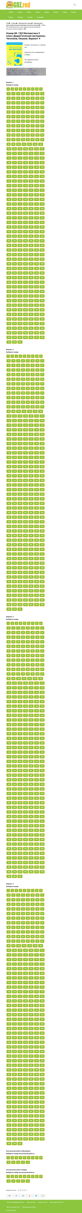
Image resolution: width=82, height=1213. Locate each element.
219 (20, 222)
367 (25, 319)
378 (9, 328)
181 (42, 195)
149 (20, 176)
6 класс (55, 12)
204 (14, 213)
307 (42, 277)
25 (42, 98)
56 (37, 116)
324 (20, 291)
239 (14, 236)
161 (9, 185)
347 (31, 305)
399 (9, 342)
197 (14, 208)
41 (42, 107)
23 (32, 98)
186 (31, 199)
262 (25, 250)
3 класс (28, 12)
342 (42, 300)
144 (31, 172)
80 (37, 130)
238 (9, 236)
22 (28, 98)
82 (8, 135)
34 (8, 107)
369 (36, 319)
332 (25, 296)
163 (20, 185)
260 (14, 250)
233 (20, 231)
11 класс (30, 17)
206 (25, 213)
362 (36, 314)
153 (42, 176)
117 (36, 153)
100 (18, 144)
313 (36, 282)
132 (42, 162)
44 (18, 112)
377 (42, 323)
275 (20, 259)
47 (32, 112)
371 (9, 323)
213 (25, 218)
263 (31, 250)
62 (28, 121)
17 (42, 93)
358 (14, 314)
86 (28, 135)
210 (9, 218)
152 (36, 176)
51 (13, 116)
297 (25, 273)
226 (20, 227)
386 (14, 333)
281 (14, 264)
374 (25, 323)
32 (37, 103)
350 (9, 310)
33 (42, 103)
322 (9, 291)
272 (42, 254)
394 (20, 337)
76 (18, 130)
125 (42, 158)
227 (25, 227)
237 (42, 231)
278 (36, 259)
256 (31, 245)
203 (9, 213)
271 (36, 254)
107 (20, 149)
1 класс (10, 12)
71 (32, 126)
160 (42, 181)
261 (20, 250)
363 (42, 314)
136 (25, 167)
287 (9, 268)
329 (9, 296)
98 (8, 144)
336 (9, 300)
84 (18, 135)
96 (37, 139)
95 (32, 139)
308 (9, 282)
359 (20, 314)
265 (42, 250)
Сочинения (40, 17)
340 (31, 300)
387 (20, 333)
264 (36, 250)
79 (32, 130)
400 (14, 342)
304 (25, 277)
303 (20, 277)
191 (20, 204)
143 (25, 172)
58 (8, 121)
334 (36, 296)
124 (36, 158)
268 (20, 254)
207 (31, 213)
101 (24, 144)
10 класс (20, 17)
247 (20, 241)
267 (14, 254)
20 (18, 98)
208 (36, 213)
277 (31, 259)
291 (31, 268)
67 (13, 126)
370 (42, 319)
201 (36, 208)
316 (14, 287)
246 (14, 241)
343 (9, 305)
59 (13, 121)
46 (28, 112)
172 (31, 190)
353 (25, 310)
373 (20, 323)
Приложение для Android (29, 1207)
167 (42, 185)
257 (36, 245)
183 (14, 199)
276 (25, 259)
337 (14, 300)
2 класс (19, 12)
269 (25, 254)
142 (20, 172)
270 (31, 254)
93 (23, 139)
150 (25, 176)
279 (42, 259)
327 (36, 291)
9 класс (10, 17)
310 (20, 282)
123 (31, 158)
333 (31, 296)
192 (25, 204)
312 (31, 282)
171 (25, 190)
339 (25, 300)
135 (20, 167)
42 (8, 112)
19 (13, 98)
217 (9, 222)
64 (37, 121)
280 (9, 264)
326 (31, 291)
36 (18, 107)
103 (35, 144)
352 (20, 310)
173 (36, 190)
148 (14, 176)
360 (25, 314)
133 (9, 167)
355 (36, 310)
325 (25, 291)
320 (36, 287)
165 (31, 185)
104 (41, 144)
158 (31, 181)
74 (8, 130)
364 (9, 319)
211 (14, 218)
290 (25, 268)
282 (20, 264)
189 (9, 204)
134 (14, 167)
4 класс (37, 12)
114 (20, 153)
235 (31, 231)
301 (9, 277)
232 (14, 231)
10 (8, 93)
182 (9, 199)
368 (31, 319)
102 (30, 144)
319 (31, 287)
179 (31, 195)
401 (20, 342)
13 (23, 93)
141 (14, 172)
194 (36, 204)
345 (20, 305)
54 (28, 116)
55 (32, 116)
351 (14, 310)
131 (36, 162)
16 (37, 93)
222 (36, 222)
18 (8, 98)
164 (25, 185)
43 (13, 112)
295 (14, 273)
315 (9, 287)
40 (37, 107)
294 (9, 273)
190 (14, 204)
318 (25, 287)
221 (31, 222)
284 (31, 264)
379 (14, 328)
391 (42, 333)
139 (42, 167)
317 (20, 287)
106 (14, 149)
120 (14, 158)
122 (25, 158)
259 (9, 250)
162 (14, 185)
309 (14, 282)
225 (14, 227)
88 (37, 135)
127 (14, 162)
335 (42, 296)
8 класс (73, 12)
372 (14, 323)
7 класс (64, 12)
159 (36, 181)
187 (36, 199)
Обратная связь (31, 1202)
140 (9, 172)
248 (25, 241)
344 (14, 305)
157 (25, 181)
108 (25, 149)
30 (28, 103)
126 (9, 162)
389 (31, 333)
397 (36, 337)
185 (25, 199)
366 (20, 319)
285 (36, 264)
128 (20, 162)
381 (25, 328)
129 (25, 162)
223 (42, 222)
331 (20, 296)
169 (14, 190)
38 (28, 107)
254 (20, 245)
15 (32, 93)
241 (25, 236)
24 (37, 98)
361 (31, 314)
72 (37, 126)
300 (42, 273)
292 (36, 268)
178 (25, 195)
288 (14, 268)
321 (42, 287)
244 (42, 236)
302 (14, 277)
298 (31, 273)
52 (18, 116)
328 (42, 291)
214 (31, 218)
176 (14, 195)
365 (14, 319)
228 (31, 227)
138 (36, 167)
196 (9, 208)
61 (23, 121)
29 (23, 103)
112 (9, 153)
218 (14, 222)
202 (42, 208)
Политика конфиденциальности (15, 1202)
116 (31, 153)
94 (28, 139)
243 (36, 236)
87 (32, 135)
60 (18, 121)
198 (20, 208)
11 (13, 93)
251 (42, 241)
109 (31, 149)
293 (42, 268)
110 (36, 149)
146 (42, 172)
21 (23, 98)
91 (13, 139)
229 (36, 227)
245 (9, 241)
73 (42, 126)
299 (36, 273)
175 (9, 195)
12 (18, 93)
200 (31, 208)
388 (25, 333)
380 (20, 328)
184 (20, 199)
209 (42, 213)
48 (37, 112)
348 (36, 305)
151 (31, 176)
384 (42, 328)
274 (14, 259)
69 (23, 126)
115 (25, 153)
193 (31, 204)
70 (28, 126)
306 (36, 277)
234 (25, 231)
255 (25, 245)
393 (14, 337)
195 (42, 204)
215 (36, 218)
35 (13, 107)
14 (28, 93)
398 (42, 337)
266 (9, 254)
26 (8, 103)
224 (9, 227)
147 (9, 176)
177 (20, 195)
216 (42, 218)
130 (31, 162)
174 (42, 190)
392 (9, 337)
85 (23, 135)
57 (42, 116)
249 (31, 241)
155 (14, 181)
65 (42, 121)
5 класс (46, 12)
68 (18, 126)
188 (42, 199)
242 (31, 236)
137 (31, 167)
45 (23, 112)
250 (36, 241)
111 (42, 149)
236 (36, 231)
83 (13, 135)
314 (42, 282)
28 (18, 103)
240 (20, 236)
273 (9, 259)
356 (42, 310)
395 (25, 337)
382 (31, 328)
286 (42, 264)
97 (42, 139)
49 (42, 112)
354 (31, 310)
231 (9, 231)
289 (20, 268)
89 (42, 135)
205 (20, 213)
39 (32, 107)
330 (14, 296)
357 (9, 314)
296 (20, 273)
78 (28, 130)
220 (25, 222)
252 (9, 245)
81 (42, 130)
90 (8, 139)
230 (42, 227)
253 (14, 245)
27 (13, 103)
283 (25, 264)
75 (13, 130)
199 (25, 208)
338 (20, 300)
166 (36, 185)
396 (31, 337)
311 (25, 282)
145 (36, 172)
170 (20, 190)
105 (9, 149)
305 (31, 277)
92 (18, 139)
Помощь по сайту (42, 1202)
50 (8, 116)
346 (25, 305)
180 (36, 195)
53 (23, 116)
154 (9, 181)
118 (42, 153)
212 (20, 218)
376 (36, 323)
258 (42, 245)
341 (36, 300)
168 (9, 190)
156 (20, 181)
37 (23, 107)
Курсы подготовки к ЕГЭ (13, 1207)
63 (32, 121)
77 (23, 130)
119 (9, 158)
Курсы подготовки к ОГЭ (56, 1202)
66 (8, 126)
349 (42, 305)
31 (32, 103)
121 (20, 158)
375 (31, 323)
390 (36, 333)
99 (13, 144)
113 (14, 153)
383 (36, 328)
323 (14, 291)
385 (9, 333)
